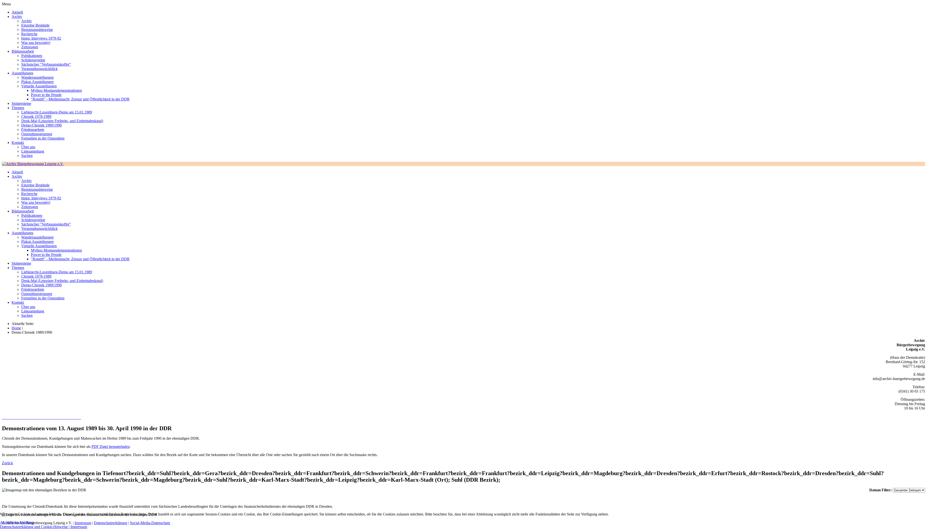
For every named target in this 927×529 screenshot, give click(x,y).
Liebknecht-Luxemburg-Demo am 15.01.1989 (56, 112)
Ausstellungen (22, 73)
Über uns (28, 147)
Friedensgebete (32, 129)
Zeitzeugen (29, 47)
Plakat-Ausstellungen (37, 82)
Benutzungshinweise (37, 30)
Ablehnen (26, 522)
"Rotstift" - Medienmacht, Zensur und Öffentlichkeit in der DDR (80, 99)
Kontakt (18, 143)
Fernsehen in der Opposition (42, 138)
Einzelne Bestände (35, 25)
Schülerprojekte (33, 60)
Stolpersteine (21, 103)
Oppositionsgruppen (36, 134)
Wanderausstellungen (37, 77)
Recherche (29, 34)
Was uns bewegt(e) (35, 43)
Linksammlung (32, 151)
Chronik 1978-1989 (36, 116)
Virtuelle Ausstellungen (39, 86)
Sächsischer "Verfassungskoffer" (46, 64)
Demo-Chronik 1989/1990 (41, 125)
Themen (18, 108)
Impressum (78, 527)
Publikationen (31, 56)
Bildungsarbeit (23, 51)
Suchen (27, 156)
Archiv (17, 16)
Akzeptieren (9, 522)
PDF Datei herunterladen (110, 446)
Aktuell (17, 12)
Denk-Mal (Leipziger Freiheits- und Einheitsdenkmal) (62, 121)
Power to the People (46, 95)
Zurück (7, 463)
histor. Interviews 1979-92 (41, 38)
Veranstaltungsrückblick (39, 69)
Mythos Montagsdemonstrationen (56, 90)
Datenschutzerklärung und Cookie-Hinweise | (35, 527)
